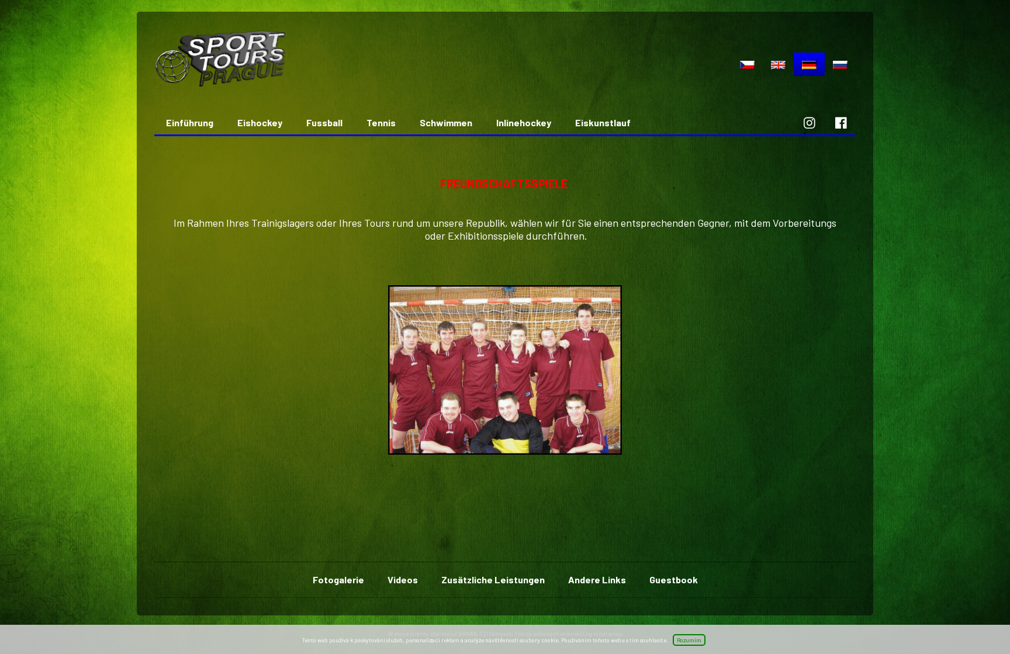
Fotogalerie (338, 579)
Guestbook (673, 579)
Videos (403, 579)
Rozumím (689, 639)
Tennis (381, 122)
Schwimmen (446, 122)
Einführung (189, 122)
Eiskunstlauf (603, 122)
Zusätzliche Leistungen (493, 579)
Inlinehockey (523, 122)
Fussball (324, 122)
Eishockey (259, 122)
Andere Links (597, 579)
